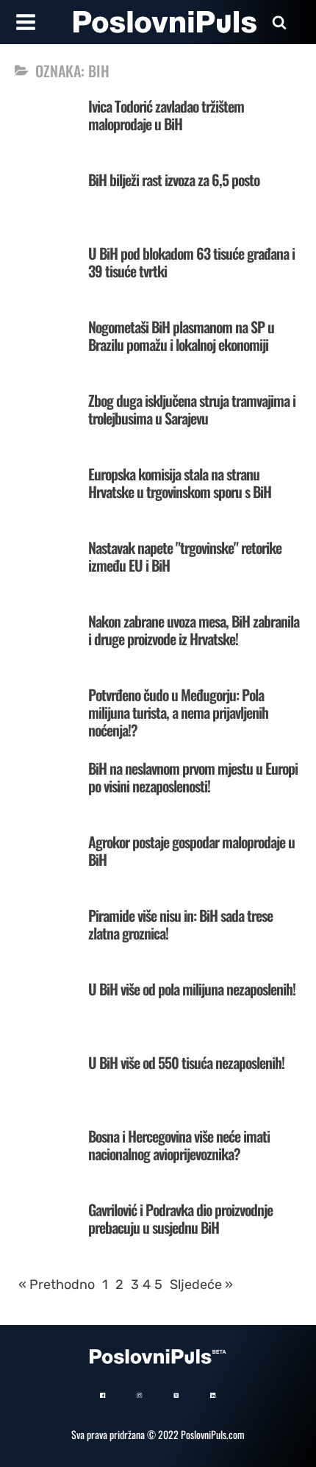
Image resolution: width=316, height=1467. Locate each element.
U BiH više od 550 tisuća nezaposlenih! (186, 1062)
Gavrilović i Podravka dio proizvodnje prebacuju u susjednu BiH (180, 1218)
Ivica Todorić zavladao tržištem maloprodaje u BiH (166, 115)
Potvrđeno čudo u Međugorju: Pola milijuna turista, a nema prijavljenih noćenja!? (178, 712)
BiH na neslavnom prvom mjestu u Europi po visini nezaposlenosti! (193, 777)
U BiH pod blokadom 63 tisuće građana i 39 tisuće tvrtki (191, 262)
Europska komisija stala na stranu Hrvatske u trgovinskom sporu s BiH (179, 482)
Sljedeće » (201, 1284)
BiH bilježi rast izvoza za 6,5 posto (173, 179)
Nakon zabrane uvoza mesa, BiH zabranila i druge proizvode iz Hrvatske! (193, 630)
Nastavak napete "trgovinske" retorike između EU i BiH (184, 556)
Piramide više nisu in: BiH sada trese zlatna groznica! (180, 924)
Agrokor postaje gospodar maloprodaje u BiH (191, 850)
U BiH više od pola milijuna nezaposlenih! (191, 989)
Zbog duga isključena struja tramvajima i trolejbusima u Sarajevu (191, 409)
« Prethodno (56, 1284)
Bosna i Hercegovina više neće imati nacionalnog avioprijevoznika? (179, 1145)
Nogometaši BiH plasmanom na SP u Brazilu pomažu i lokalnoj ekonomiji (181, 335)
